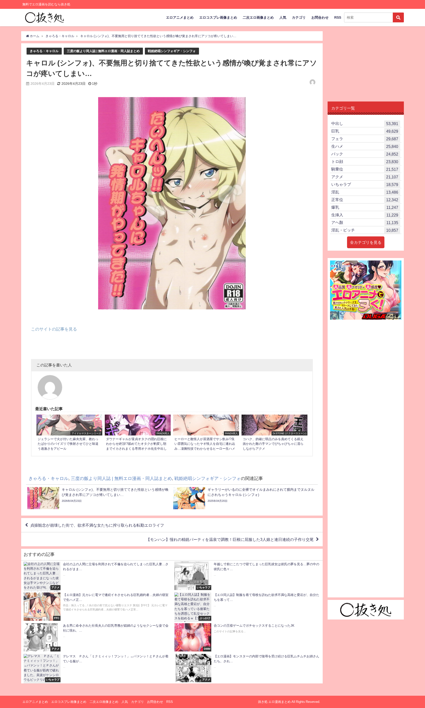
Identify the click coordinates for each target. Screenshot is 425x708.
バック (364, 154)
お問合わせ (320, 17)
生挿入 (364, 215)
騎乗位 (364, 169)
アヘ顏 (364, 222)
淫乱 (364, 192)
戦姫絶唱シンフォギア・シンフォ (172, 51)
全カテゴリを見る (365, 242)
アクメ (364, 177)
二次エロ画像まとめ (258, 17)
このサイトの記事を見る (54, 329)
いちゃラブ (364, 184)
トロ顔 (364, 161)
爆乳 (364, 207)
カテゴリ (299, 17)
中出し (364, 123)
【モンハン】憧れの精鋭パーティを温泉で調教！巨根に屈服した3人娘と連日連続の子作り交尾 (230, 539)
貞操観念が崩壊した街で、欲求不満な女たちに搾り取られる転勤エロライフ (97, 525)
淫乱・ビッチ (364, 230)
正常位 (364, 200)
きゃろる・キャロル (44, 51)
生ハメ (364, 146)
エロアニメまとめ (180, 17)
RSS (337, 17)
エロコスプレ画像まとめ (218, 17)
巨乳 (364, 131)
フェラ (364, 139)
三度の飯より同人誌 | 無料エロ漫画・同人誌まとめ (103, 51)
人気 (282, 17)
